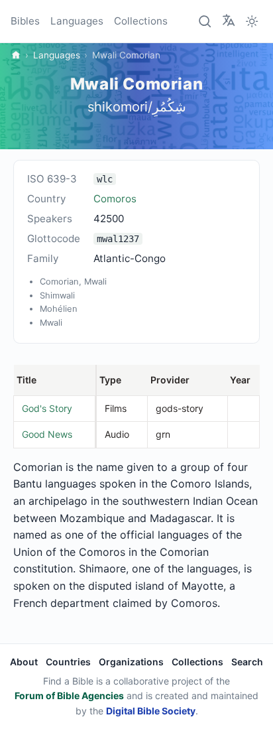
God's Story (47, 408)
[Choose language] (228, 20)
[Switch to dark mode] (251, 21)
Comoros (114, 198)
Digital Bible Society (150, 710)
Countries (68, 661)
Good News (47, 434)
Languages (76, 21)
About (24, 661)
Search (247, 661)
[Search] (205, 21)
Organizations (131, 661)
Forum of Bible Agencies (69, 695)
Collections (141, 21)
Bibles (25, 21)
